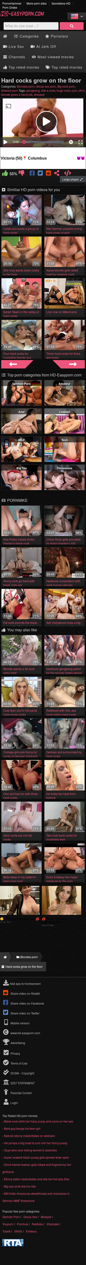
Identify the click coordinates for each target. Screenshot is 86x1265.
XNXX (18, 1231)
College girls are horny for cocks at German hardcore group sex (20, 756)
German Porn (21, 383)
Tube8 (6, 1231)
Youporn (7, 1224)
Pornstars (59, 36)
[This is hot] (5, 174)
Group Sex (30, 1217)
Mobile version (20, 1023)
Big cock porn (66, 86)
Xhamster (53, 1224)
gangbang (33, 90)
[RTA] (12, 1245)
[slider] (44, 142)
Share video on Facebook (27, 1003)
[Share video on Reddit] (48, 174)
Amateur (64, 383)
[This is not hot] (21, 174)
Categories (28, 36)
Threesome (64, 468)
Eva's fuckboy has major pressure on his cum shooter (62, 881)
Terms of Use (18, 1063)
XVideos (31, 1231)
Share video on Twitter (24, 1013)
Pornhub (22, 1224)
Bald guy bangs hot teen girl (22, 1128)
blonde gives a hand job (16, 94)
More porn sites (37, 3)
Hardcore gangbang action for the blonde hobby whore (64, 671)
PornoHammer (12, 3)
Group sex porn (46, 86)
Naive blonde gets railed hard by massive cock (62, 272)
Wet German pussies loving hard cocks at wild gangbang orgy (64, 232)
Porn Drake (9, 7)
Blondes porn (25, 86)
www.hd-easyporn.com (25, 1033)
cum (74, 90)
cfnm (81, 90)
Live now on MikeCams (61, 312)
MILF (21, 440)
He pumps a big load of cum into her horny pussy (35, 1143)
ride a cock (48, 90)
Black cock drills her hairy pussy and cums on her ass (38, 1121)
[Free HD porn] (24, 15)
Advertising (17, 1043)
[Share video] (56, 174)
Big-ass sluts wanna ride (20, 1186)
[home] (4, 957)
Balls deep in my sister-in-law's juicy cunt (20, 879)
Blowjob (46, 1217)
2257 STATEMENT (22, 1083)
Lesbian (64, 412)
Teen (64, 440)
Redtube (37, 1224)
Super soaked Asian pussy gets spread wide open (36, 1157)
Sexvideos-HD (61, 3)
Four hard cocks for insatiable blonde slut (17, 355)
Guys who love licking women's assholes (30, 1150)
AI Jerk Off (45, 46)
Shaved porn (9, 90)
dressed (39, 94)
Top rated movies (23, 67)
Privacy (15, 1053)
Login (14, 1103)
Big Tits (21, 468)
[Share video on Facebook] (32, 174)
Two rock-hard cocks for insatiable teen (61, 837)
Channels (16, 56)
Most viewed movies (55, 56)
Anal (21, 412)
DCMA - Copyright (22, 1073)
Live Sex (15, 46)
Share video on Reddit (25, 993)
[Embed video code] (67, 174)
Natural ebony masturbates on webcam (29, 1136)
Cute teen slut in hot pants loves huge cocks (20, 712)
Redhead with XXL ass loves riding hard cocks (61, 712)
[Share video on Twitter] (40, 174)
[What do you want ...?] (72, 26)
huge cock (63, 90)
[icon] (5, 36)
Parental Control (21, 1093)
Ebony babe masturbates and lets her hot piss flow (36, 1179)
